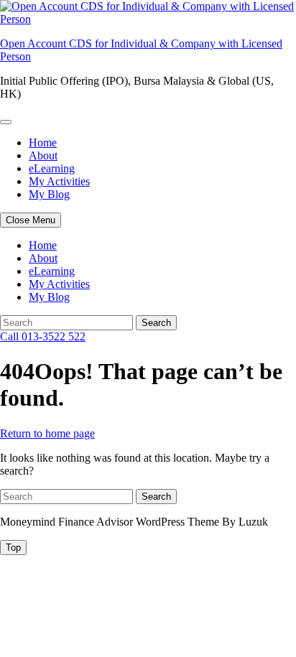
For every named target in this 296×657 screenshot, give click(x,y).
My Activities (59, 181)
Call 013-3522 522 (42, 336)
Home (43, 142)
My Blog (49, 194)
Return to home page (47, 433)
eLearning (52, 168)
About (43, 155)
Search (156, 322)
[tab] (13, 547)
